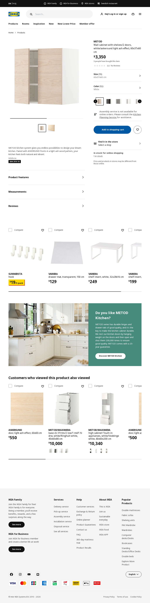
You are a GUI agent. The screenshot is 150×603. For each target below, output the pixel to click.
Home (10, 32)
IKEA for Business (70, 3)
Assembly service (62, 516)
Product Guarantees (86, 524)
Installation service (63, 521)
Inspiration (39, 23)
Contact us (81, 529)
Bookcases (127, 543)
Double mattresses (131, 510)
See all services (61, 531)
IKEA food (104, 529)
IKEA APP (103, 534)
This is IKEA (104, 506)
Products (21, 32)
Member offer (87, 23)
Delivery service (61, 506)
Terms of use (122, 597)
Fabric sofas (127, 515)
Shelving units (128, 520)
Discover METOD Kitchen (110, 356)
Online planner (83, 519)
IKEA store (104, 524)
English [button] (132, 574)
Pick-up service (61, 511)
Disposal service (61, 526)
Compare (18, 230)
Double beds (128, 556)
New (51, 23)
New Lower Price (66, 23)
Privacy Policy (109, 597)
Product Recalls (83, 547)
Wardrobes (127, 530)
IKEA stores (89, 3)
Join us (102, 511)
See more (16, 524)
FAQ (78, 534)
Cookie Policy (136, 597)
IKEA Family (52, 3)
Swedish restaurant (109, 3)
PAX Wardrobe (128, 525)
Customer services (85, 506)
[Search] (31, 14)
